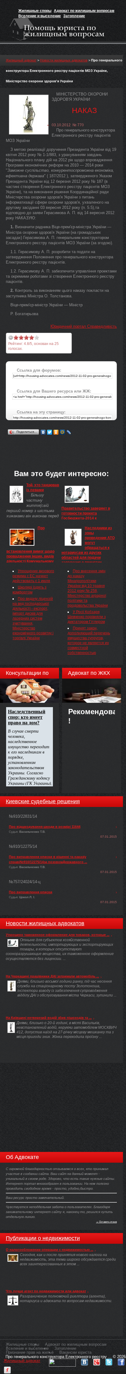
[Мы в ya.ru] (7, 1368)
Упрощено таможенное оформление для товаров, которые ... (57, 935)
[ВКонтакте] (43, 432)
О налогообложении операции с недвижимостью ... (49, 1249)
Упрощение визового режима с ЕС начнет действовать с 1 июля (33, 576)
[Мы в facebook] (121, 1360)
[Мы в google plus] (96, 1360)
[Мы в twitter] (109, 1360)
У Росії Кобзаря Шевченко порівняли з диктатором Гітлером (87, 617)
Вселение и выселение (39, 16)
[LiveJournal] (69, 432)
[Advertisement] (66, 444)
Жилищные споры (34, 11)
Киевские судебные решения (43, 801)
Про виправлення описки (30, 892)
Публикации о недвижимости (43, 1238)
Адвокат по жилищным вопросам (84, 11)
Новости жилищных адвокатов (63, 60)
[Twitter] (49, 432)
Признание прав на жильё (30, 1352)
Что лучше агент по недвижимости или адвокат (46, 1291)
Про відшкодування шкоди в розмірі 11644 (44, 826)
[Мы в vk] (84, 1360)
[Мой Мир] (62, 432)
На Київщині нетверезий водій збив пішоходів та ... (49, 1018)
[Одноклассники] (56, 432)
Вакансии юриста (75, 1352)
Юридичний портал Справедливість (83, 326)
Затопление (74, 16)
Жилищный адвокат (21, 60)
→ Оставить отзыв (106, 1221)
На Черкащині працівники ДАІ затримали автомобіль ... (52, 976)
